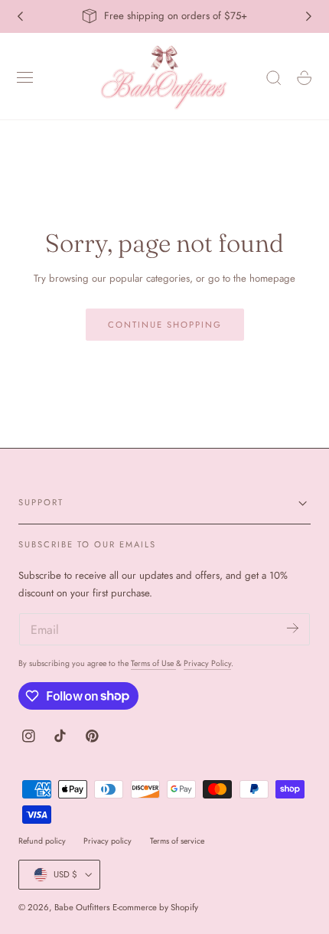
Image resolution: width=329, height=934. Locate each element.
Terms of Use (153, 663)
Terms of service (177, 841)
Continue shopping (165, 324)
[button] (25, 78)
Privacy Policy (207, 663)
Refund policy (42, 841)
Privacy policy (107, 841)
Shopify (184, 907)
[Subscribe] (293, 628)
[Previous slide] (20, 16)
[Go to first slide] (309, 16)
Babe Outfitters (82, 907)
